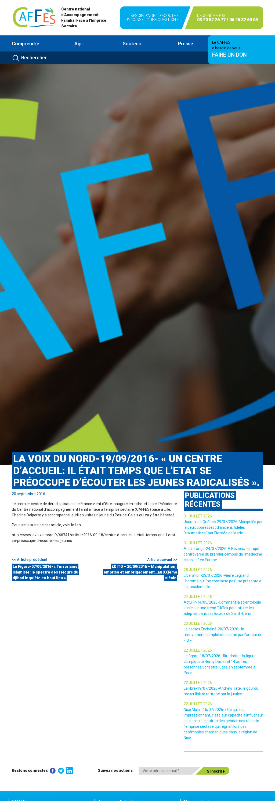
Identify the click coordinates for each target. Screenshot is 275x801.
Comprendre (25, 43)
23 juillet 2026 (198, 623)
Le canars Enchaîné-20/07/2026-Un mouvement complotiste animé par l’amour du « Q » (223, 634)
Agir (78, 43)
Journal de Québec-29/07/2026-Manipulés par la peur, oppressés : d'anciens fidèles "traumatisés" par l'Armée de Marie (223, 527)
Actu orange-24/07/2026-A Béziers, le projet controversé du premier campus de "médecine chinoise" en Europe (223, 554)
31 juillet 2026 (198, 516)
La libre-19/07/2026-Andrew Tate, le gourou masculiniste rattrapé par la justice (221, 691)
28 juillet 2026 (198, 570)
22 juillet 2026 (198, 650)
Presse (185, 43)
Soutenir (132, 43)
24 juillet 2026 (198, 596)
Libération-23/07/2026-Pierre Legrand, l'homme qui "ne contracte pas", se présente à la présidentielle (222, 581)
